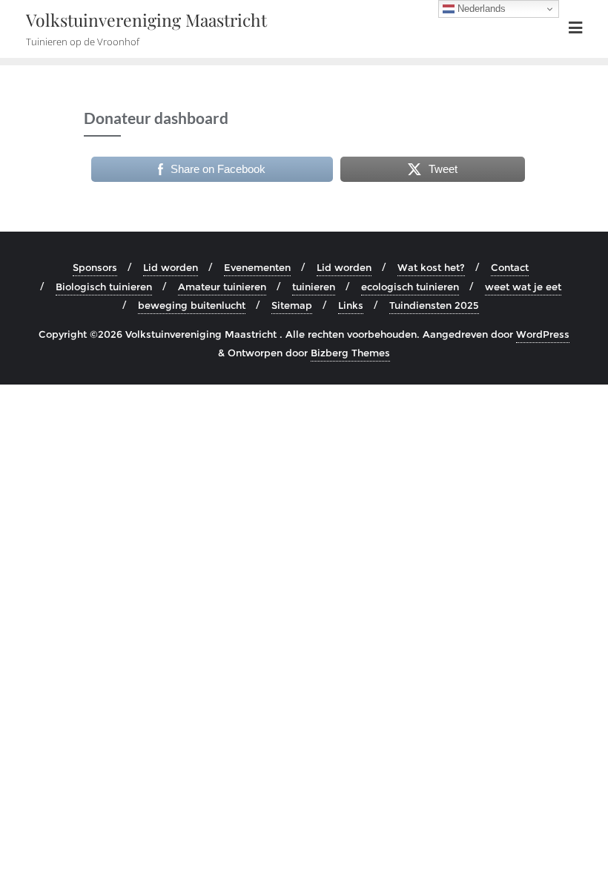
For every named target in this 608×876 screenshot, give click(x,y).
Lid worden (170, 267)
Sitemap (291, 305)
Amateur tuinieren (222, 286)
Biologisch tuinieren (104, 286)
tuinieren (313, 286)
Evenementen (257, 267)
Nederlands (480, 8)
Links (350, 305)
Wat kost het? (431, 267)
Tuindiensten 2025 (434, 305)
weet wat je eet (523, 286)
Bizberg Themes (350, 353)
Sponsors (95, 267)
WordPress (542, 334)
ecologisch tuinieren (410, 286)
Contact (510, 267)
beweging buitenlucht (191, 305)
